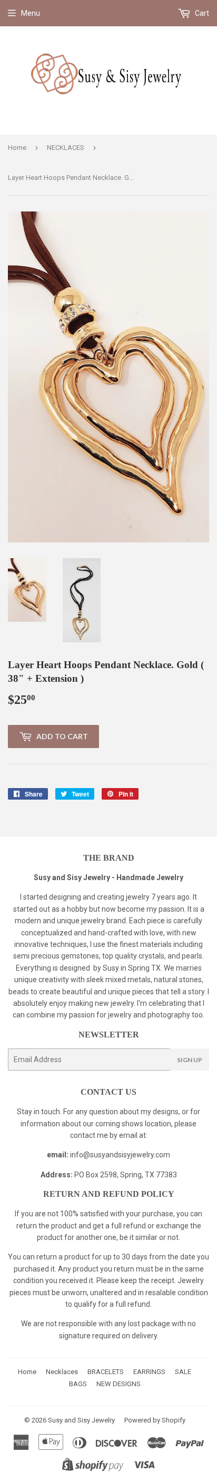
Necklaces (62, 1372)
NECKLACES (65, 148)
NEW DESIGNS (118, 1384)
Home (17, 148)
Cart (201, 13)
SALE (183, 1372)
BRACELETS (105, 1372)
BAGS (78, 1384)
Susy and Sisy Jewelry (81, 1420)
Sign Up (189, 1060)
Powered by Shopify (154, 1420)
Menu (30, 13)
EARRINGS (149, 1372)
